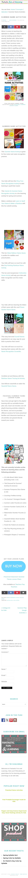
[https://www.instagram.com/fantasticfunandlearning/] (15, 720)
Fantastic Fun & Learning (14, 2)
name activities (16, 600)
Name (3, 669)
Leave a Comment (13, 20)
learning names (10, 600)
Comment (5, 652)
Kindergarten (12, 597)
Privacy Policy (15, 874)
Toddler (2, 598)
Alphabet (8, 597)
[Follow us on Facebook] (3, 720)
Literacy (17, 597)
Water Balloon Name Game (16, 253)
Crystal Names (19, 336)
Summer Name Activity (12, 151)
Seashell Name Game (8, 386)
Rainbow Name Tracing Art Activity (13, 378)
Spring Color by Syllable (12, 858)
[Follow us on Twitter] (7, 720)
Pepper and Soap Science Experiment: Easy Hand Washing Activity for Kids (14, 812)
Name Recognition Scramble (11, 351)
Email (3, 675)
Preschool (22, 597)
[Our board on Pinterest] (11, 720)
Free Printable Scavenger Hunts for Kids (14, 800)
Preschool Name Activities (14, 790)
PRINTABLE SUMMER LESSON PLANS (17, 105)
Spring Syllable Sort (10, 855)
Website (4, 681)
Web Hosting (23, 874)
